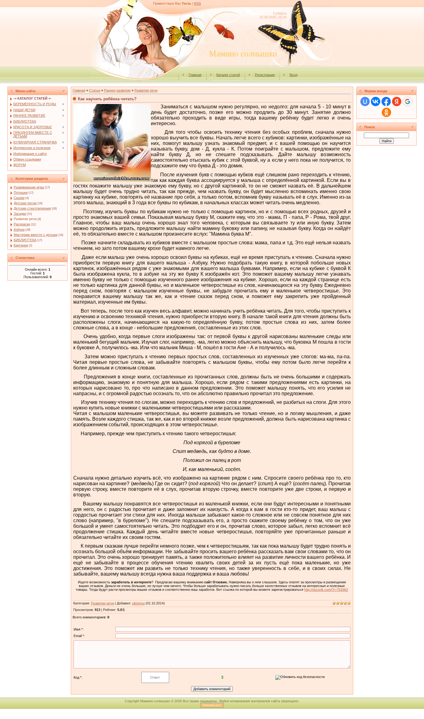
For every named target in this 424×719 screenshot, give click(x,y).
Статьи (94, 90)
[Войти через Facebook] (386, 101)
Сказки (19, 198)
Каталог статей (228, 75)
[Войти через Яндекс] (396, 101)
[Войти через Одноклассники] (386, 112)
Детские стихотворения (32, 208)
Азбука (19, 229)
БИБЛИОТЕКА (25, 240)
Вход (293, 75)
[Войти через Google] (408, 101)
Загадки (20, 213)
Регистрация (265, 75)
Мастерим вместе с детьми (35, 235)
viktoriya (138, 603)
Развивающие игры (29, 187)
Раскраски (22, 224)
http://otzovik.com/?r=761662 (326, 589)
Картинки (21, 245)
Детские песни (25, 203)
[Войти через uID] (365, 101)
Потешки (21, 192)
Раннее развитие (117, 90)
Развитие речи (25, 219)
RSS (197, 3)
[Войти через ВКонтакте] (375, 101)
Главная (195, 75)
